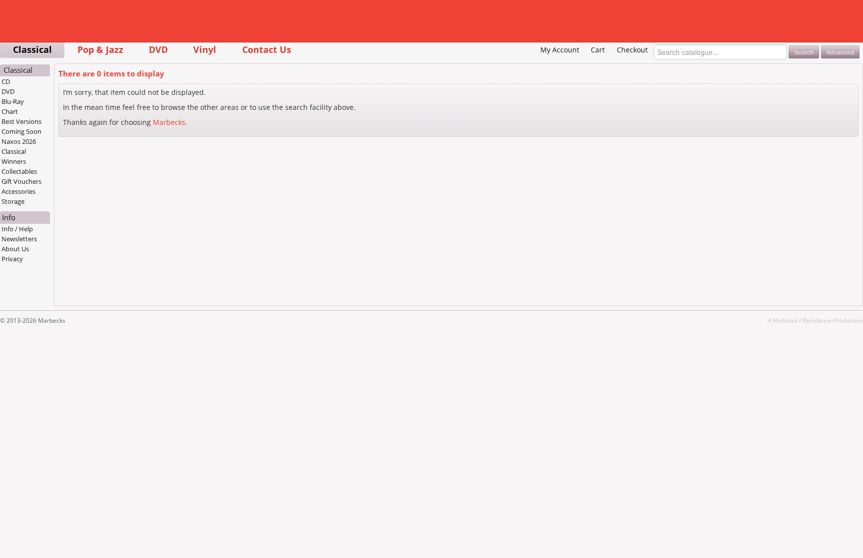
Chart (9, 111)
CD (5, 81)
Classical (32, 49)
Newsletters (19, 238)
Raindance (817, 320)
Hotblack (785, 320)
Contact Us (266, 49)
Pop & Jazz (100, 49)
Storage (12, 201)
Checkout (632, 49)
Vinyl (204, 49)
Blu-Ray (12, 101)
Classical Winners (13, 156)
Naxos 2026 (18, 141)
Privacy (12, 258)
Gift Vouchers (21, 181)
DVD (158, 49)
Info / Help (17, 228)
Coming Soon (21, 131)
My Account (559, 49)
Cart (598, 49)
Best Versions (21, 121)
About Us (15, 248)
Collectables (19, 171)
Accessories (18, 191)
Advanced (840, 51)
